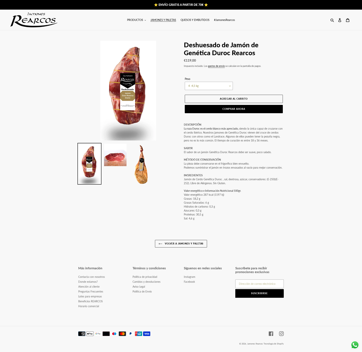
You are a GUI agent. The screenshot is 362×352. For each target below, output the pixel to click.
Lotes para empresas (90, 296)
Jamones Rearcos (255, 343)
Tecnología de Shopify (274, 343)
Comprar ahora (233, 109)
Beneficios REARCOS (90, 301)
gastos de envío (216, 65)
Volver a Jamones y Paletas (184, 243)
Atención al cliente (89, 286)
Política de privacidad (145, 276)
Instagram (189, 276)
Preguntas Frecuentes (90, 291)
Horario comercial (88, 306)
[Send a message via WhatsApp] (355, 345)
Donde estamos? (88, 281)
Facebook (189, 281)
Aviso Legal (139, 286)
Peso (187, 78)
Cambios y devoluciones (146, 281)
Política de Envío (142, 291)
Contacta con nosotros (91, 276)
